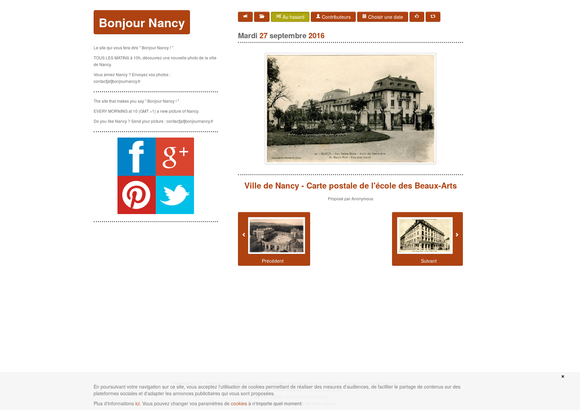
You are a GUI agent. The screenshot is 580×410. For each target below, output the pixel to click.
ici (137, 403)
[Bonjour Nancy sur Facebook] (136, 157)
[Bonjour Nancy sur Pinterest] (136, 195)
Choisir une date (385, 16)
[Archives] (262, 17)
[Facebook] (416, 17)
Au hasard (292, 16)
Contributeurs (336, 16)
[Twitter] (433, 17)
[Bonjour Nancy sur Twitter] (175, 195)
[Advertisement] (155, 269)
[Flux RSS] (245, 17)
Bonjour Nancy (142, 22)
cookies (239, 403)
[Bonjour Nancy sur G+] (175, 157)
